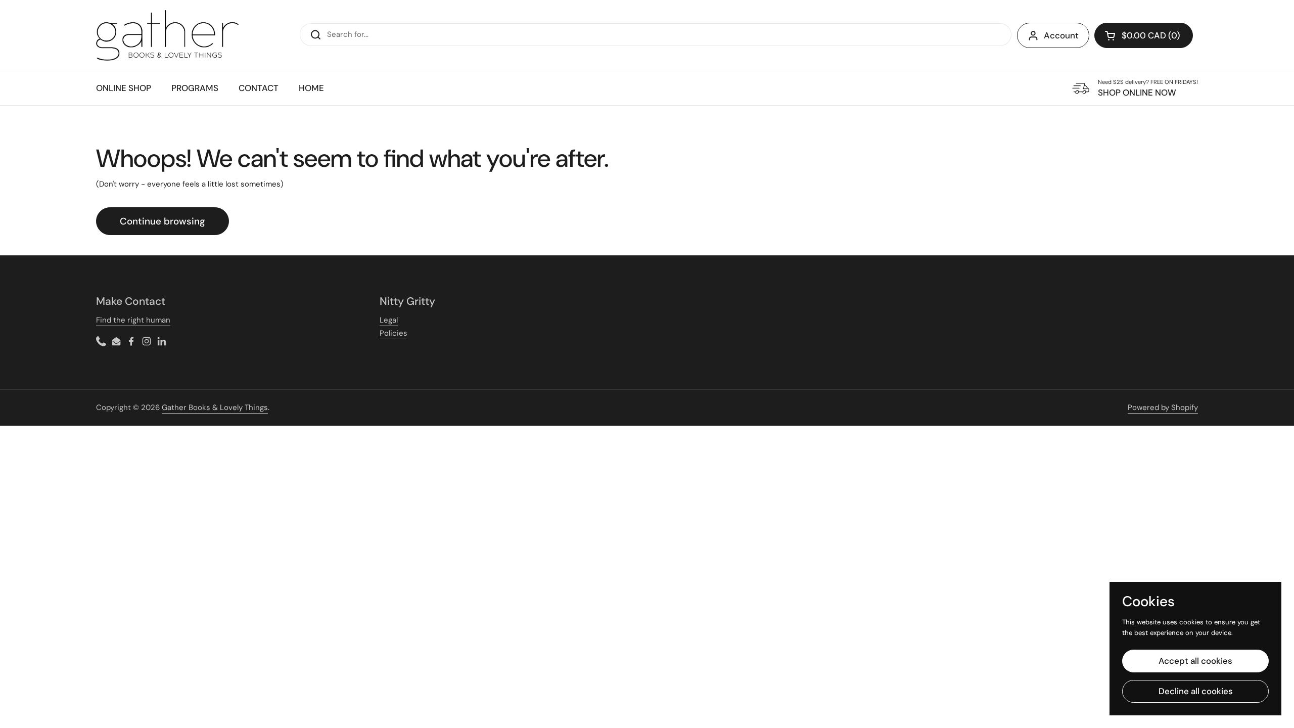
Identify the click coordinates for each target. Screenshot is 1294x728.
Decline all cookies (1196, 691)
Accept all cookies (1195, 660)
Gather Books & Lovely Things (215, 407)
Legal (389, 320)
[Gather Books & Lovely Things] (167, 35)
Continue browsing (162, 221)
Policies (393, 333)
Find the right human (133, 320)
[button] (1143, 35)
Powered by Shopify (1163, 407)
